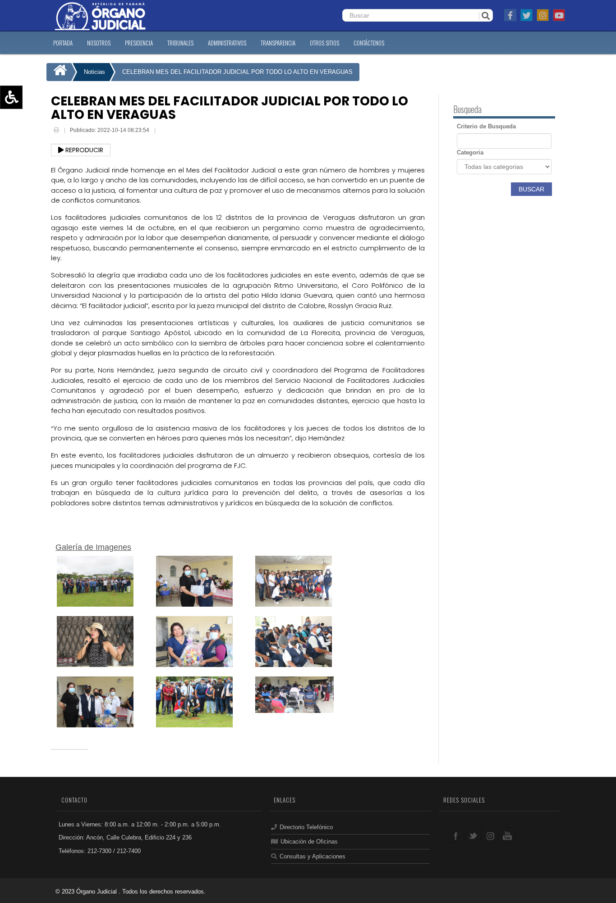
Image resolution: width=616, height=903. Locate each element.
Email (163, 131)
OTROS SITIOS (324, 42)
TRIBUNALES (180, 42)
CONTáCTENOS (369, 42)
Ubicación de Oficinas (309, 841)
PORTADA (63, 42)
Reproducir (83, 149)
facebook (455, 835)
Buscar (531, 189)
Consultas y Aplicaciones (312, 856)
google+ (490, 835)
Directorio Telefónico (306, 827)
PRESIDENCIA (139, 42)
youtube (507, 835)
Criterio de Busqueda (486, 126)
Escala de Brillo (31, 149)
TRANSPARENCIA (278, 42)
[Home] (58, 72)
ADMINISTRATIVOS (227, 42)
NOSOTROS (98, 42)
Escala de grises (32, 162)
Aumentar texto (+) (36, 110)
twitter (472, 835)
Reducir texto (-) (32, 123)
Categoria (470, 152)
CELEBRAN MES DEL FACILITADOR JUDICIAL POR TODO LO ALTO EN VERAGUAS (237, 71)
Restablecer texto (34, 136)
